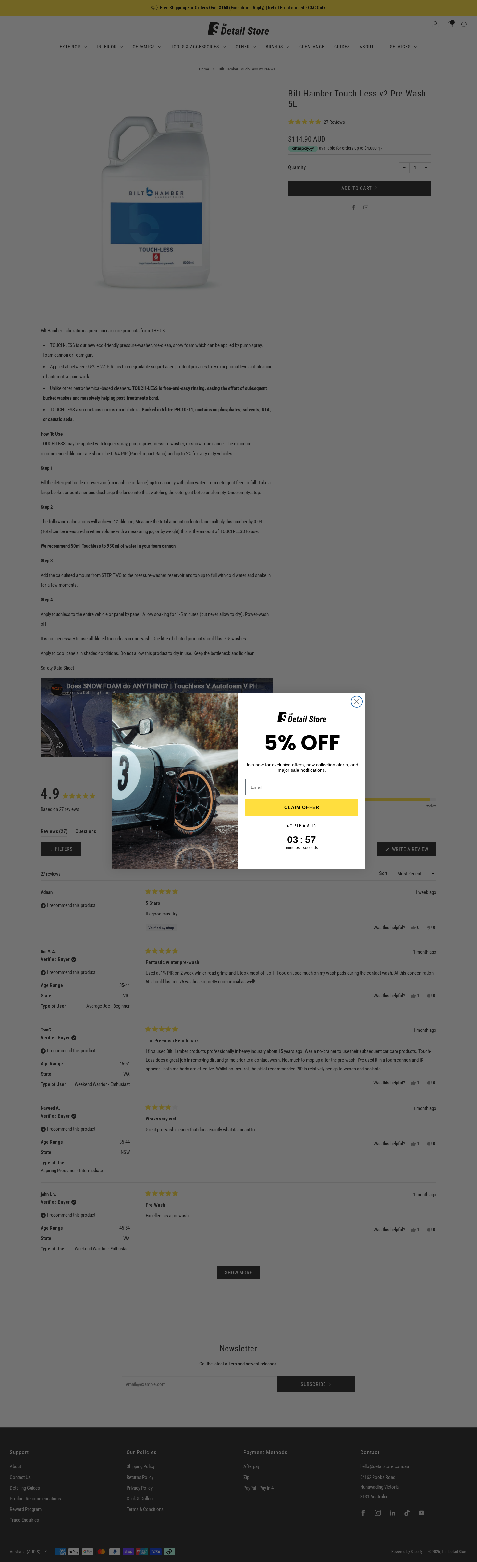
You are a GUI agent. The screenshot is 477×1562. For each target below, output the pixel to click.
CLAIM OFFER (301, 807)
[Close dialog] (356, 701)
